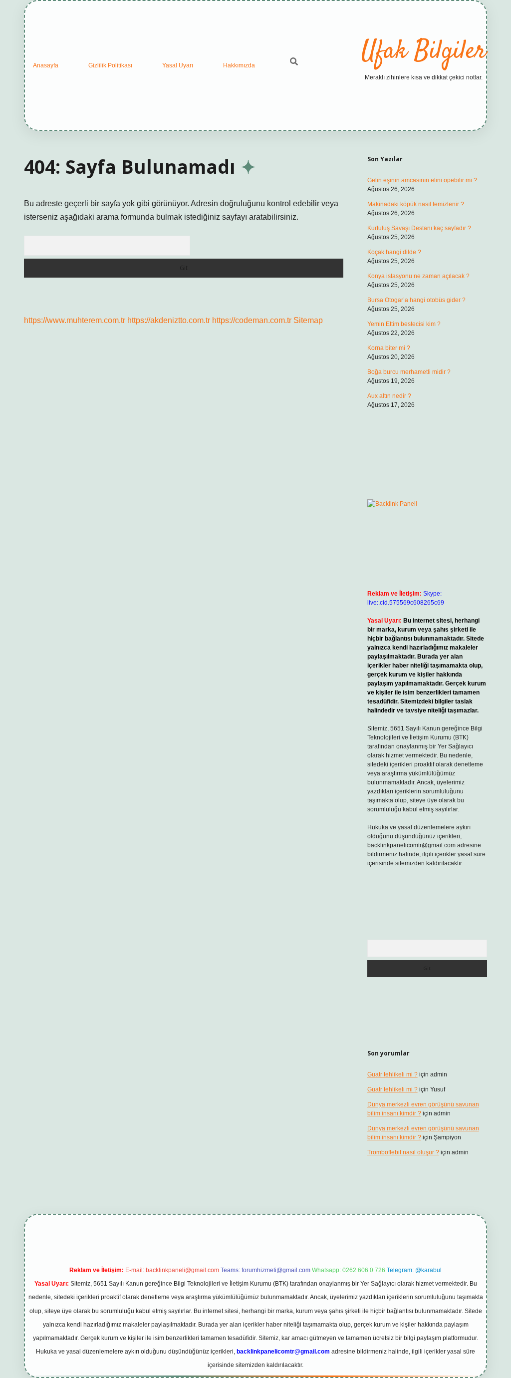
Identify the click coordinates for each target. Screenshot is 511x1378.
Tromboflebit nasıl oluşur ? (403, 1152)
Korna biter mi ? (388, 347)
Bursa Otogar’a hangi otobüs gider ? (416, 300)
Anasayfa (45, 65)
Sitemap (308, 320)
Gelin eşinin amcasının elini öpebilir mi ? (422, 180)
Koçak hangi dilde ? (394, 252)
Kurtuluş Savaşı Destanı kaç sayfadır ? (419, 228)
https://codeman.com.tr (251, 320)
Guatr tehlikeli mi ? (392, 1074)
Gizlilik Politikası (110, 65)
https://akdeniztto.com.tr (168, 320)
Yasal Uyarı (177, 65)
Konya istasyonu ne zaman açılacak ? (418, 276)
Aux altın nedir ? (389, 395)
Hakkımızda (239, 65)
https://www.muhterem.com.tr (74, 320)
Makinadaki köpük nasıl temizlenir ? (415, 204)
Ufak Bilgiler (423, 51)
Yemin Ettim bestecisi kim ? (404, 324)
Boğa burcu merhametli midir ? (409, 371)
